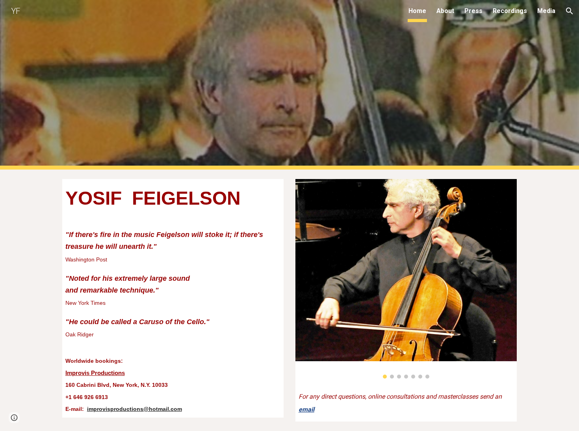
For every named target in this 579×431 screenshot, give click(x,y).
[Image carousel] (406, 279)
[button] (569, 11)
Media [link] (546, 11)
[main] (173, 298)
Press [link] (473, 11)
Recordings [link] (510, 11)
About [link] (445, 11)
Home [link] (417, 11)
